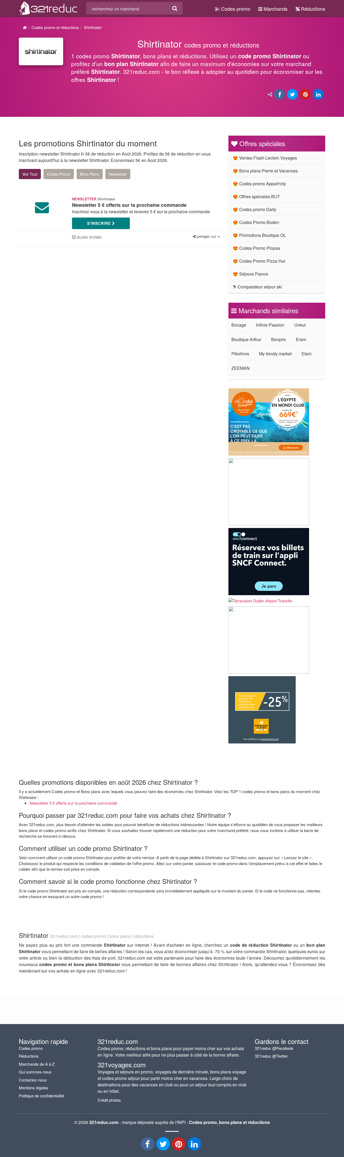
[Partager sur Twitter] (293, 94)
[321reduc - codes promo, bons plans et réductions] (195, 1145)
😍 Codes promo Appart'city (259, 183)
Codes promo (235, 8)
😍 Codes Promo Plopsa (256, 248)
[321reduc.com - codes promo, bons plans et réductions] (48, 7)
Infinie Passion (270, 325)
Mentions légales (33, 1087)
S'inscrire (99, 223)
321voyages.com (122, 1064)
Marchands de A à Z (37, 1064)
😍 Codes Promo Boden (256, 222)
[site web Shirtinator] (41, 51)
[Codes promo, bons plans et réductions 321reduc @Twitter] (163, 1145)
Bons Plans (89, 174)
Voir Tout (29, 174)
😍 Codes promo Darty (254, 209)
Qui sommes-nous (35, 1072)
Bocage (238, 325)
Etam (306, 353)
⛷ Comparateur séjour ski (257, 287)
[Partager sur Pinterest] (306, 94)
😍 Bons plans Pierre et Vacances (265, 171)
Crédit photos (109, 1100)
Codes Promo (58, 174)
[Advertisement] (70, 298)
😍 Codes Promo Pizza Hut (259, 261)
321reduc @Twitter (271, 1056)
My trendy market (275, 353)
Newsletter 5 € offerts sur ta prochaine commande (73, 803)
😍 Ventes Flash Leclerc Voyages (265, 158)
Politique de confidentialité (41, 1095)
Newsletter (118, 174)
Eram (301, 339)
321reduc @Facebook (274, 1048)
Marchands (275, 8)
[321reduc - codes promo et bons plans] (179, 1145)
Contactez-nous (33, 1080)
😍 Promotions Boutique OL (259, 235)
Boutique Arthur (246, 339)
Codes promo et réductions (55, 27)
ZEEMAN (240, 368)
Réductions (312, 8)
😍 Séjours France (250, 274)
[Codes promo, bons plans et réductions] (198, 63)
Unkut (300, 325)
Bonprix (278, 339)
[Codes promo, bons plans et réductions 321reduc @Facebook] (148, 1145)
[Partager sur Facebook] (280, 94)
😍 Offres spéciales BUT (256, 196)
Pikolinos (240, 353)
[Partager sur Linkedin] (319, 94)
